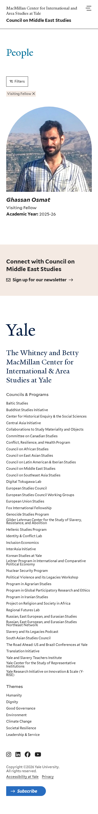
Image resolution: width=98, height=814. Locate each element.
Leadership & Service (23, 735)
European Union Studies (25, 501)
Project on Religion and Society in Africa (38, 603)
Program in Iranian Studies (27, 597)
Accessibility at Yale (22, 777)
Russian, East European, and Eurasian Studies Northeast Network (41, 624)
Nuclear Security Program (27, 571)
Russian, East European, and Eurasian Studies (41, 616)
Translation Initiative (22, 651)
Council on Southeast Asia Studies (33, 475)
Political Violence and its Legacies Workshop (42, 577)
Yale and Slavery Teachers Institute (34, 658)
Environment (16, 715)
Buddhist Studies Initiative (27, 410)
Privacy (48, 777)
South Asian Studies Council (28, 638)
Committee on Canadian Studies (32, 436)
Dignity (12, 702)
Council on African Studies (27, 449)
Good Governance (20, 708)
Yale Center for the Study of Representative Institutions (41, 665)
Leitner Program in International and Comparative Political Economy (46, 563)
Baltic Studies (17, 403)
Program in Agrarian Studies (28, 584)
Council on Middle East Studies (30, 469)
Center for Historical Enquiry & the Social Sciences (46, 416)
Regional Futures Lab (23, 610)
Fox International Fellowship (29, 508)
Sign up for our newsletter (40, 279)
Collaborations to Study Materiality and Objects (44, 429)
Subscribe (27, 791)
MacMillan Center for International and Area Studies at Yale (41, 11)
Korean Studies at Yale (24, 556)
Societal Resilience (21, 728)
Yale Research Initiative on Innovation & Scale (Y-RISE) (44, 673)
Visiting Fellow (19, 94)
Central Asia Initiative (23, 423)
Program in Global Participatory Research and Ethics (48, 590)
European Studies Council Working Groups (40, 495)
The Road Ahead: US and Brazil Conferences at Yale (47, 645)
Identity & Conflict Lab (24, 536)
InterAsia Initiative (21, 549)
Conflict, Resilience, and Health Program (38, 442)
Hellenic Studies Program (26, 530)
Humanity (14, 695)
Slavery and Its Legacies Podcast (32, 632)
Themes (14, 686)
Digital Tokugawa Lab (23, 482)
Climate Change (19, 721)
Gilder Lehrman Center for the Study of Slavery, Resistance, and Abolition (44, 521)
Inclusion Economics (22, 543)
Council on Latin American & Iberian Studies (41, 462)
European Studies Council (26, 488)
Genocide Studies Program (27, 514)
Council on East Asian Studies (29, 455)
